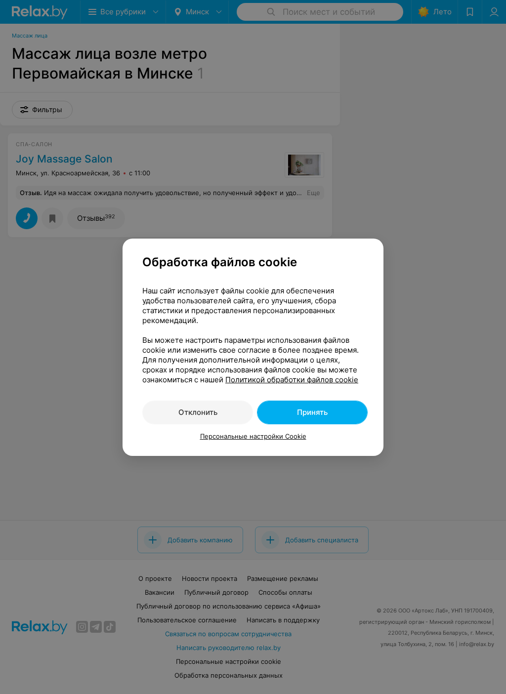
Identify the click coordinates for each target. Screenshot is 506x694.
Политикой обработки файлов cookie (291, 379)
